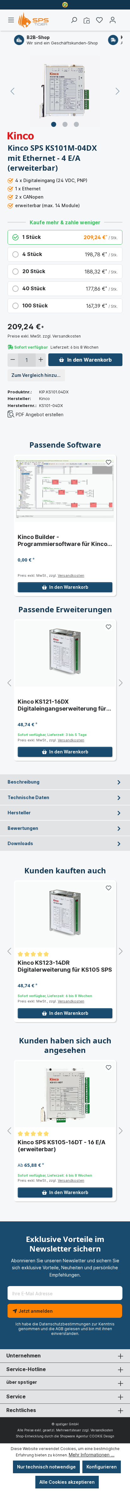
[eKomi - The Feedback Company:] (65, 4)
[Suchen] (73, 20)
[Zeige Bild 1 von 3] (53, 124)
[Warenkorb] (120, 18)
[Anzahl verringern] (13, 360)
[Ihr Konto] (112, 20)
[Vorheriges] (12, 91)
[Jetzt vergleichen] (86, 20)
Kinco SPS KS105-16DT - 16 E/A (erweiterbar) (61, 1146)
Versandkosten (71, 575)
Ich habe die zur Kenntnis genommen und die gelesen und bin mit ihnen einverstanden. (65, 1329)
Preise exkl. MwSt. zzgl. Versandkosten (44, 336)
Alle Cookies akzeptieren (67, 1482)
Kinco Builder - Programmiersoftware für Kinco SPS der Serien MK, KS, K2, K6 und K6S (64, 541)
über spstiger (21, 1382)
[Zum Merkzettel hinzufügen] (108, 462)
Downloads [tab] (20, 843)
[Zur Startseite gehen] (33, 20)
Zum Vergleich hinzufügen (38, 375)
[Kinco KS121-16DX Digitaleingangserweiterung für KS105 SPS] (65, 653)
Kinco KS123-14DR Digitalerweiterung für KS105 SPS (65, 966)
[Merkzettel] (99, 20)
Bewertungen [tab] (23, 828)
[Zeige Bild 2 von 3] (65, 124)
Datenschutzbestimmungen (65, 1324)
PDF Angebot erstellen (39, 414)
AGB (59, 1328)
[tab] (65, 781)
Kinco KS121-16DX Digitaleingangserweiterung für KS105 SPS (62, 705)
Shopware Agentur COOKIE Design (87, 1436)
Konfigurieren (101, 1466)
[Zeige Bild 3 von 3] (76, 124)
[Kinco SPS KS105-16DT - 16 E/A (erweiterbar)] (65, 1094)
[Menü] (13, 20)
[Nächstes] (117, 91)
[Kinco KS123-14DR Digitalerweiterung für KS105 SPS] (65, 914)
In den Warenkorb (89, 360)
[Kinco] (21, 135)
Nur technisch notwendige (46, 1466)
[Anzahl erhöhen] (41, 360)
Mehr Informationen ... (92, 1454)
